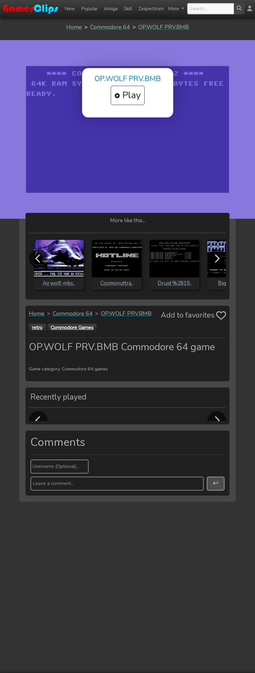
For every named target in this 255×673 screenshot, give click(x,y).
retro (37, 327)
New (70, 9)
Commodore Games (72, 327)
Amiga (111, 9)
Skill (128, 9)
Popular (89, 9)
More (174, 9)
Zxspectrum (151, 9)
